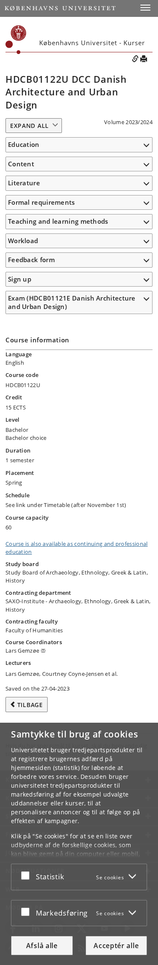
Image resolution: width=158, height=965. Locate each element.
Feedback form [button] (31, 259)
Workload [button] (23, 240)
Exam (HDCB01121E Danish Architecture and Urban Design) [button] (72, 302)
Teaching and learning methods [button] (58, 221)
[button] (145, 7)
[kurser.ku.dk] (16, 39)
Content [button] (21, 164)
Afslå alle (42, 945)
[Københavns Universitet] (60, 8)
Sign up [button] (19, 279)
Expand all (29, 126)
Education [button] (24, 144)
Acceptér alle (116, 945)
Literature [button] (24, 183)
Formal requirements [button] (41, 202)
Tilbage (30, 705)
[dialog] (79, 844)
